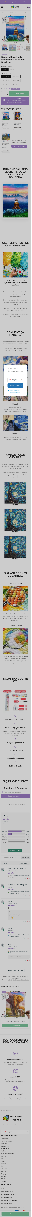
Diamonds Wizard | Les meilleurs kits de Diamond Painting (19, 892)
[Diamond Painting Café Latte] (9, 908)
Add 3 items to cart (19, 146)
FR (15, 980)
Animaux (4, 1143)
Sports (3, 1179)
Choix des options (15, 1025)
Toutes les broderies (11, 12)
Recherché (25, 857)
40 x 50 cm (16, 80)
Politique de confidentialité (9, 1200)
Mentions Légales (6, 1197)
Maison (3, 12)
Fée (2, 1159)
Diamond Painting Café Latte (17, 908)
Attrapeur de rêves (7, 1156)
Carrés (12, 69)
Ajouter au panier (15, 1214)
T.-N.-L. (23, 980)
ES (13, 980)
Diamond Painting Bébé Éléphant (15, 1021)
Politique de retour (7, 1203)
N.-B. (19, 980)
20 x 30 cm (16, 76)
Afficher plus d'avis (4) (15, 970)
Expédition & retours (7, 1194)
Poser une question (15, 796)
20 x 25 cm (6, 76)
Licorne (3, 1163)
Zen (18, 978)
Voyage (3, 1181)
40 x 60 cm (6, 84)
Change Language (15, 385)
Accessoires (5, 1139)
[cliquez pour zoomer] (15, 28)
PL (26, 980)
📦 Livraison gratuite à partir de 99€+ (15, 2)
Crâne (3, 1161)
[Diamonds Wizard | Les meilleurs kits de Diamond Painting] (8, 892)
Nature (3, 1176)
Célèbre (3, 1151)
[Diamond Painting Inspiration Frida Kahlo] (9, 952)
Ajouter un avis (15, 850)
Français (9, 1132)
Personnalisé (5, 1146)
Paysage (4, 1174)
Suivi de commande (7, 1191)
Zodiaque (4, 1168)
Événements (5, 1148)
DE (11, 980)
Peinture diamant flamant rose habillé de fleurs (19, 876)
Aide (2, 1188)
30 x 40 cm (6, 80)
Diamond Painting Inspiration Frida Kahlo (18, 951)
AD (9, 980)
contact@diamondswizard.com (9, 1125)
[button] (26, 29)
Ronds (5, 69)
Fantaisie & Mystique (7, 1153)
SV (28, 980)
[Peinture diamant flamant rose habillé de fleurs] (8, 876)
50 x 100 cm (16, 84)
